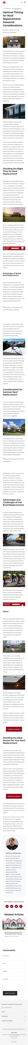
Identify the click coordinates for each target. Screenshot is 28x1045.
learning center (15, 810)
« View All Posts (7, 8)
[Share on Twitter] (16, 906)
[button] (25, 928)
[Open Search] (22, 2)
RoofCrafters (8, 85)
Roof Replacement (16, 8)
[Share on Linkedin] (11, 906)
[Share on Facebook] (7, 906)
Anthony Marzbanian (10, 32)
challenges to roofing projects (15, 138)
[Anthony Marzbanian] (12, 844)
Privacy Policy (14, 1041)
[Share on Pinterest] (20, 906)
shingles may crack (11, 656)
